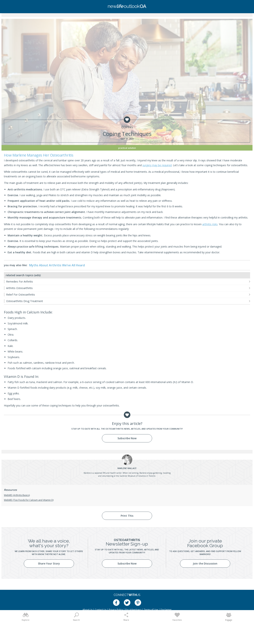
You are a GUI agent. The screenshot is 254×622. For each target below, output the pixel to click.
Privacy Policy (116, 609)
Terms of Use (151, 609)
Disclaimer (166, 609)
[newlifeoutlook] (127, 6)
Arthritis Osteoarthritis (19, 288)
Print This (127, 515)
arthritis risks (210, 224)
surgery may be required (157, 165)
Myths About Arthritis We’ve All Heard (57, 265)
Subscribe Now (127, 438)
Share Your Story (49, 563)
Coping (127, 127)
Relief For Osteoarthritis (20, 294)
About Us (87, 609)
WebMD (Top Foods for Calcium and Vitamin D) (29, 500)
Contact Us (100, 609)
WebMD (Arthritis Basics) (17, 495)
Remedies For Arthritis (19, 281)
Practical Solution (127, 147)
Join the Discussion (205, 563)
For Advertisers (133, 609)
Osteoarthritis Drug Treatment (24, 301)
